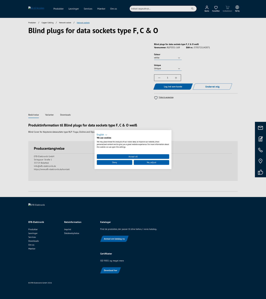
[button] (102, 135)
